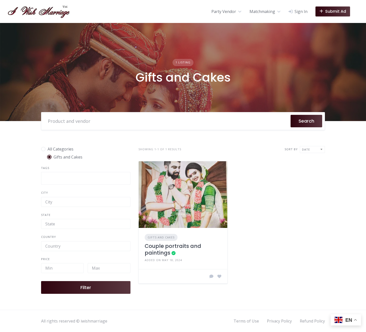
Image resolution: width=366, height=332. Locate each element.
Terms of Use (246, 321)
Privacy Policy (279, 321)
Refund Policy (312, 321)
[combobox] (85, 178)
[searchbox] (44, 178)
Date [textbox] (306, 149)
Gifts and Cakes (161, 237)
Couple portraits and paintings (173, 249)
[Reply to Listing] (211, 276)
